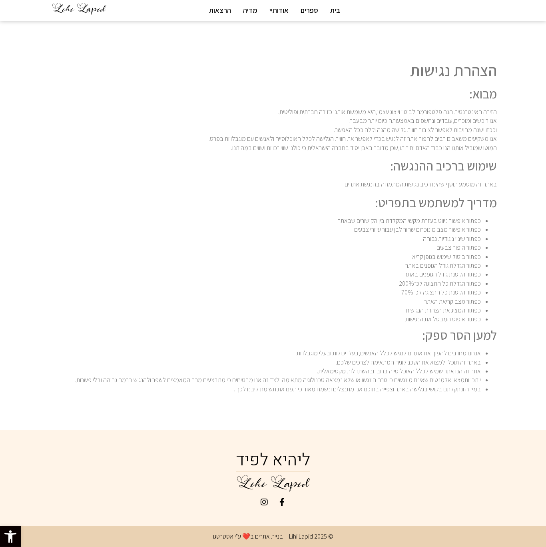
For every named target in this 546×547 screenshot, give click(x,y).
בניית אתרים (269, 536)
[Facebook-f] (282, 502)
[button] (10, 536)
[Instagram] (264, 502)
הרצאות (220, 10)
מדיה (250, 10)
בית (335, 10)
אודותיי (279, 10)
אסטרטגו (223, 536)
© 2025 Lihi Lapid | (308, 536)
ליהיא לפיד (273, 460)
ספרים (309, 10)
